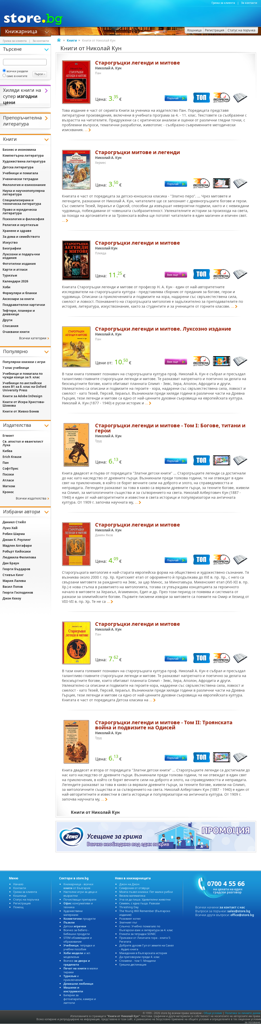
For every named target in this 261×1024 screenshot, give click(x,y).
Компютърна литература (23, 155)
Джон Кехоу (12, 598)
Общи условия (213, 1013)
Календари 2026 (15, 281)
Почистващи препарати (79, 899)
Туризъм (10, 275)
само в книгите (17, 76)
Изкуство (10, 242)
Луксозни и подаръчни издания (21, 256)
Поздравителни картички (24, 305)
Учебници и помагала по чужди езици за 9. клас (23, 375)
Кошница (19, 895)
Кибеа (7, 451)
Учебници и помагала (20, 173)
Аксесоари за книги (18, 299)
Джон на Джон (129, 884)
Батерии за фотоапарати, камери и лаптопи (79, 999)
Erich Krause (12, 457)
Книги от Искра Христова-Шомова (24, 404)
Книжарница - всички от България (78, 886)
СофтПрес (10, 468)
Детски (74, 926)
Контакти (19, 888)
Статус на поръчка (26, 899)
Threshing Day (129, 907)
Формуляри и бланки (20, 293)
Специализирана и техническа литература (22, 202)
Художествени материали (73, 913)
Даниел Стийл (14, 522)
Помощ (18, 907)
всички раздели (17, 71)
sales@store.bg (238, 911)
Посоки (8, 474)
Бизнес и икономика (19, 149)
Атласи (8, 480)
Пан (6, 462)
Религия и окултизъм (20, 225)
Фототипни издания (19, 263)
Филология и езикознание (24, 185)
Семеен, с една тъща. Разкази (139, 903)
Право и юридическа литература (20, 211)
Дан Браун (11, 563)
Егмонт (8, 435)
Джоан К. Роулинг (17, 540)
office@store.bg (242, 915)
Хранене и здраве (17, 231)
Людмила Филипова (19, 557)
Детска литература (18, 167)
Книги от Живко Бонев (21, 411)
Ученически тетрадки (20, 179)
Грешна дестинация (132, 964)
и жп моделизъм (76, 955)
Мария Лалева (14, 581)
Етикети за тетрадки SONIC (137, 934)
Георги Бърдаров (16, 569)
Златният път (128, 922)
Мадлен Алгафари (17, 545)
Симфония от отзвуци (134, 888)
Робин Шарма (14, 534)
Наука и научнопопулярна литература (24, 192)
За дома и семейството (21, 236)
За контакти (249, 3)
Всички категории (32, 338)
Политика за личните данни (242, 1013)
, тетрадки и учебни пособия (79, 947)
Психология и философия (23, 219)
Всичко (76, 962)
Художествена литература (24, 161)
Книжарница (21, 31)
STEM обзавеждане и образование (77, 939)
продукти (79, 918)
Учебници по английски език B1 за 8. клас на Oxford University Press (24, 386)
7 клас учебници (16, 368)
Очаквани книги (16, 332)
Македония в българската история (143, 953)
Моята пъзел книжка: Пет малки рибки (146, 892)
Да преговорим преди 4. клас (139, 957)
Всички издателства (31, 498)
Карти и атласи (15, 269)
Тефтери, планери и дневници (19, 312)
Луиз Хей (10, 528)
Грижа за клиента (223, 3)
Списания (10, 326)
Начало (18, 884)
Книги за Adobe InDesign (22, 396)
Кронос (8, 492)
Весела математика (132, 895)
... (86, 129)
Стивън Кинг (13, 575)
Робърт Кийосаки (17, 551)
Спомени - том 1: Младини (137, 961)
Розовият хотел (129, 918)
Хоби (6, 287)
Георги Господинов (18, 592)
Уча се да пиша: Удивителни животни (145, 899)
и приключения (73, 978)
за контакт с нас (232, 907)
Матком (9, 486)
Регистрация (22, 903)
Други (7, 320)
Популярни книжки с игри (24, 362)
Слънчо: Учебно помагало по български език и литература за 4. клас (146, 928)
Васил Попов (13, 586)
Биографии (12, 248)
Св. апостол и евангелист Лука (23, 443)
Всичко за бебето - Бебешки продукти (76, 932)
